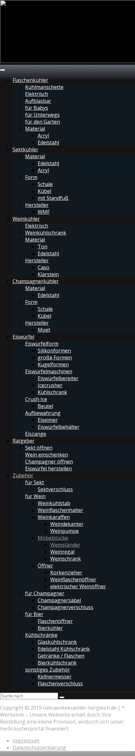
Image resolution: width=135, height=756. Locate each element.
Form (31, 177)
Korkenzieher (66, 572)
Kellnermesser (55, 676)
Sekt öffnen (38, 447)
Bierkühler (50, 628)
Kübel (44, 191)
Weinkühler (26, 218)
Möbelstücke (53, 537)
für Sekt (34, 482)
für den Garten (42, 121)
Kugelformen (53, 364)
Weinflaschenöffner (73, 579)
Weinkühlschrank (45, 232)
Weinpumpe (64, 530)
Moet (44, 329)
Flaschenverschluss (60, 683)
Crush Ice (36, 399)
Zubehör (23, 475)
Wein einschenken (46, 454)
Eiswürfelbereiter (58, 378)
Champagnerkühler (36, 281)
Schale (45, 184)
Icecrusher (50, 385)
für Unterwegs (42, 114)
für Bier (34, 614)
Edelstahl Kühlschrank (64, 648)
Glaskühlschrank (57, 641)
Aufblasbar (38, 100)
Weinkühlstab (54, 503)
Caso (43, 267)
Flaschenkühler (30, 80)
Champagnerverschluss (65, 607)
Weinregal (62, 551)
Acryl (43, 135)
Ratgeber (24, 440)
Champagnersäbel (59, 600)
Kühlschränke (41, 634)
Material (35, 128)
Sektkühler (25, 149)
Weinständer (65, 544)
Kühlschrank (52, 392)
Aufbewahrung (43, 413)
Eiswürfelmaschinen (48, 371)
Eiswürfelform (41, 343)
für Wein (35, 496)
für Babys (36, 107)
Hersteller (37, 204)
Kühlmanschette (44, 87)
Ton (42, 246)
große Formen (55, 357)
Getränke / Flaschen (61, 655)
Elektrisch (36, 93)
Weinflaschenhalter (60, 510)
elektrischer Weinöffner (78, 586)
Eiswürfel (23, 336)
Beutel (45, 406)
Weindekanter (67, 523)
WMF (44, 211)
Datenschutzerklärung (39, 747)
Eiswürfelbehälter (58, 426)
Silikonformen (54, 350)
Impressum (26, 740)
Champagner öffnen (49, 461)
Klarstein (48, 274)
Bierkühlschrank (57, 662)
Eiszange (35, 433)
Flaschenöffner (55, 621)
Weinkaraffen (54, 517)
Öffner (45, 565)
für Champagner (44, 593)
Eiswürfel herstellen (48, 468)
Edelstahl (48, 142)
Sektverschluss (55, 489)
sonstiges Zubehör (47, 669)
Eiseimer (48, 419)
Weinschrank (65, 558)
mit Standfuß (53, 198)
